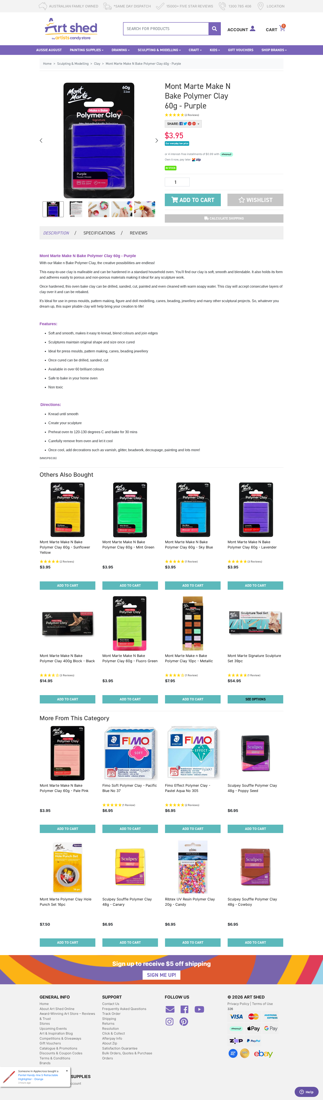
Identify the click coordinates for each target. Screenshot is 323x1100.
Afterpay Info (112, 1038)
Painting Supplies (85, 50)
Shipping (109, 1019)
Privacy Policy (238, 1004)
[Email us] (172, 1011)
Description (59, 233)
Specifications (103, 233)
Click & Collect (113, 1033)
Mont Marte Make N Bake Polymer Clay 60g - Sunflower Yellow (65, 547)
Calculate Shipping (226, 218)
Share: (173, 123)
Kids (213, 50)
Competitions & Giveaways (60, 1038)
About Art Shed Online (57, 1009)
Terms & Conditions (55, 1058)
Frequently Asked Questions (124, 1009)
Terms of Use (262, 1004)
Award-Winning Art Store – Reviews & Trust (67, 1016)
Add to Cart (196, 200)
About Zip (109, 1043)
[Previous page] (41, 140)
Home (44, 1004)
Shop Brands (272, 50)
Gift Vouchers (240, 50)
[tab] (60, 232)
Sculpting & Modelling (158, 50)
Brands (45, 1063)
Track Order (111, 1014)
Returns (108, 1023)
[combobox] (172, 28)
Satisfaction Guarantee (120, 1048)
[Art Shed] (71, 28)
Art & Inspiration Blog (56, 1033)
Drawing (119, 50)
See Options (255, 699)
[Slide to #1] (53, 209)
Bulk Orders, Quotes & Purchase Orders (127, 1055)
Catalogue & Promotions (58, 1048)
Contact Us (110, 1004)
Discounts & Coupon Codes (61, 1053)
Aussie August (49, 50)
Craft (194, 50)
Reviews (138, 233)
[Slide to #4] (144, 209)
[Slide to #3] (121, 209)
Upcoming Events (53, 1028)
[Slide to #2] (98, 209)
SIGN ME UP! (161, 975)
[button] (203, 115)
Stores (45, 1023)
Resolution (110, 1028)
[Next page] (156, 140)
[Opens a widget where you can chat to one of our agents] (306, 1092)
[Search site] (214, 29)
